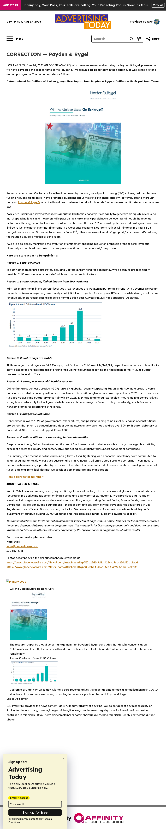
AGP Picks (10, 5)
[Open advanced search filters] (139, 39)
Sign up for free (35, 812)
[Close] (63, 758)
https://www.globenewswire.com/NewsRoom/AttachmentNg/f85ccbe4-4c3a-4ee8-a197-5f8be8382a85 (71, 567)
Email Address (19, 797)
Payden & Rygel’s (29, 202)
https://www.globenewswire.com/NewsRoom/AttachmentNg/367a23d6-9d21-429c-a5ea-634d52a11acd (72, 562)
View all (158, 5)
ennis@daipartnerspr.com (22, 546)
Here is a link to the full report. (25, 476)
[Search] (131, 39)
